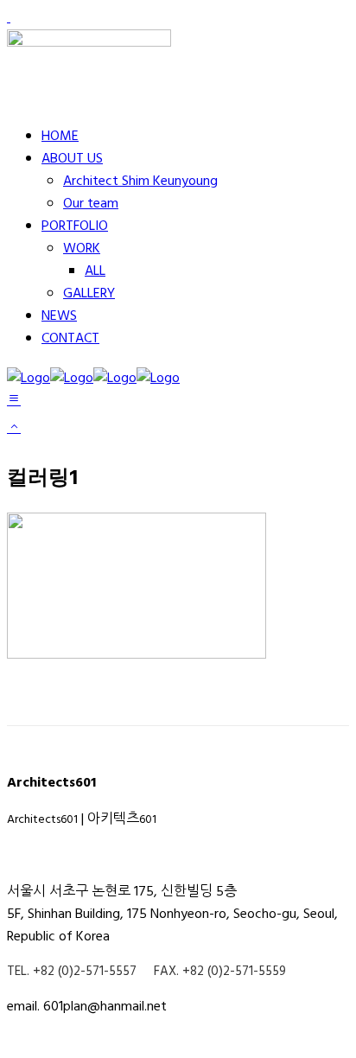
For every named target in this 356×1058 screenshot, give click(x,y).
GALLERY (89, 294)
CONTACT (70, 339)
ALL (95, 271)
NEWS (59, 316)
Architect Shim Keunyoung (140, 181)
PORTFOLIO (74, 226)
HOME (60, 136)
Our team (90, 204)
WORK (81, 249)
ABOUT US (72, 159)
